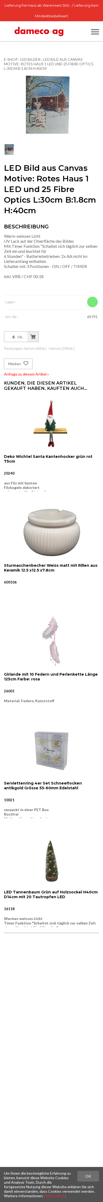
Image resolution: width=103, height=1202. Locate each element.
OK (88, 1176)
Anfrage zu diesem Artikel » (26, 374)
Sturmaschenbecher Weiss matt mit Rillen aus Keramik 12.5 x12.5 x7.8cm (50, 568)
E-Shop (11, 59)
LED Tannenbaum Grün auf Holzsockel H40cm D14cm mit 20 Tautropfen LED (51, 894)
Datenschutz (54, 1196)
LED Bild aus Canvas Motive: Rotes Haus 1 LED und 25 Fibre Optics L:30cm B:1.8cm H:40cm (48, 64)
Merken (15, 363)
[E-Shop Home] (39, 31)
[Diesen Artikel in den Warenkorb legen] (33, 337)
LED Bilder (30, 59)
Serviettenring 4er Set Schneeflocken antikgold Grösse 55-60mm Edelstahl (43, 785)
